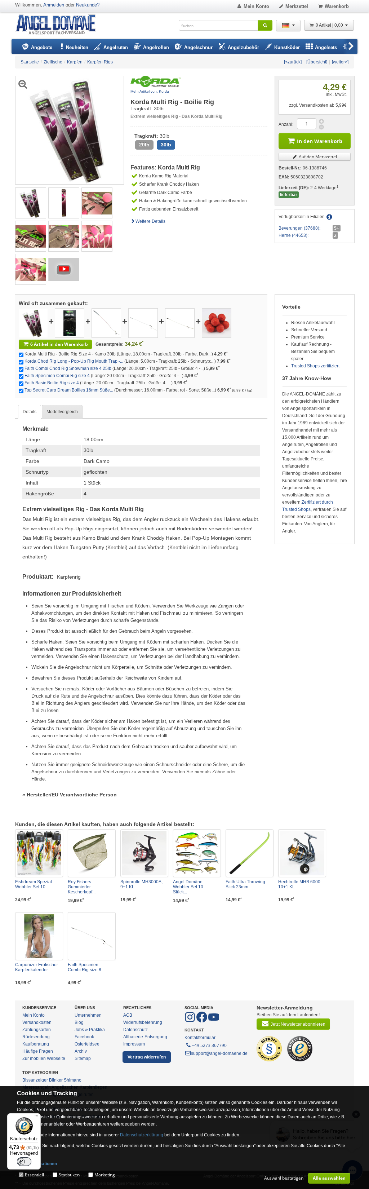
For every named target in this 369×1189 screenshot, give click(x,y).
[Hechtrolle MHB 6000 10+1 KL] (302, 853)
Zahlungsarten (36, 1029)
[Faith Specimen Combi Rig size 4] (143, 322)
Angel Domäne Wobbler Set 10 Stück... (188, 886)
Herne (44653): (293, 235)
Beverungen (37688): (299, 228)
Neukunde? (87, 5)
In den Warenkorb (319, 141)
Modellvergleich (62, 411)
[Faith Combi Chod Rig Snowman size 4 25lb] (106, 322)
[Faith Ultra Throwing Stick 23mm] (250, 853)
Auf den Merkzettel (317, 157)
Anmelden (53, 5)
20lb (144, 144)
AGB (127, 1015)
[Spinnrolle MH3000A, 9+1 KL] (144, 853)
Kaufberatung (35, 1044)
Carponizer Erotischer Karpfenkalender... (36, 967)
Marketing (104, 1175)
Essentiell (34, 1175)
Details (29, 411)
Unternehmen (88, 1015)
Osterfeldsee (87, 1044)
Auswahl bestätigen (283, 1178)
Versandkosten (37, 1022)
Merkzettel (296, 6)
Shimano (72, 1080)
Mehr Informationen (37, 1163)
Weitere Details (150, 221)
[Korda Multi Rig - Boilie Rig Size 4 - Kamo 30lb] (30, 202)
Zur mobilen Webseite (43, 1058)
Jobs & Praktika (90, 1029)
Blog (79, 1022)
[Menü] (36, 1117)
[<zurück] (293, 62)
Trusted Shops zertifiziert (315, 365)
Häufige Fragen (37, 1051)
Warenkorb (337, 6)
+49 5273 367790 (209, 1045)
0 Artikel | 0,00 (330, 25)
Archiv (81, 1051)
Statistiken (69, 1175)
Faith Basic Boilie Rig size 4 (52, 382)
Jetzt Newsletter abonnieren (298, 1024)
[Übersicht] (316, 62)
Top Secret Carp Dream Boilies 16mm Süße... (69, 390)
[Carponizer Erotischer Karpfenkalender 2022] (39, 936)
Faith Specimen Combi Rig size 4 (57, 375)
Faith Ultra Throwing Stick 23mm (245, 884)
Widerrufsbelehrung (142, 1022)
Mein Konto (256, 6)
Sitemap (83, 1058)
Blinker (56, 1080)
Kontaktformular (199, 1037)
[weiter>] (340, 62)
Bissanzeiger (35, 1080)
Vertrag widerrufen (147, 1057)
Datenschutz (135, 1029)
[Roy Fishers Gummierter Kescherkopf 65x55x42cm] (92, 853)
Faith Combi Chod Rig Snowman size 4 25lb (68, 368)
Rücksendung (36, 1036)
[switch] (24, 1161)
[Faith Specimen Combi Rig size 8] (92, 936)
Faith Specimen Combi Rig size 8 (84, 967)
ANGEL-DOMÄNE (59, 25)
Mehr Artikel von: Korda (149, 91)
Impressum (134, 1044)
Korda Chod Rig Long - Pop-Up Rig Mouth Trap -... (74, 361)
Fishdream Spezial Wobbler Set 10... (33, 884)
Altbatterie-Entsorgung (145, 1036)
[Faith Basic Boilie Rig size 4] (180, 322)
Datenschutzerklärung (141, 1134)
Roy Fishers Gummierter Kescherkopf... (81, 886)
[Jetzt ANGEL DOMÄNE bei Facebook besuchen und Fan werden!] (190, 1021)
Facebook (84, 1036)
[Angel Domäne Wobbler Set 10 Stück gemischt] (197, 853)
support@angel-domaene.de (219, 1053)
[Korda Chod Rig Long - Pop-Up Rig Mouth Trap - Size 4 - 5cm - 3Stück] (69, 322)
